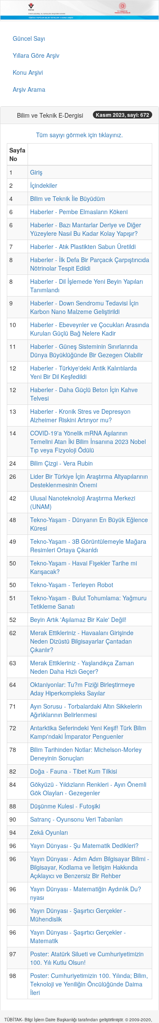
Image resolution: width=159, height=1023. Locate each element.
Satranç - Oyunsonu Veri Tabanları (76, 819)
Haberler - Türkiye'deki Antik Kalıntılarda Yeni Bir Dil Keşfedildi (83, 372)
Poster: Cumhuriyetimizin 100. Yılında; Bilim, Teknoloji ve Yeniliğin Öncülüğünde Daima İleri (89, 984)
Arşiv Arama (29, 89)
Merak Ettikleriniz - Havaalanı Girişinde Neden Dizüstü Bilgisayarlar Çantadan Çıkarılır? (82, 641)
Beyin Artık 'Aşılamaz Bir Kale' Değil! (78, 619)
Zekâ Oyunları (49, 832)
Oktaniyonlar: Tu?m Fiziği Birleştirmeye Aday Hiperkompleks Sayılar (82, 688)
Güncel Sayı (29, 38)
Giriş (36, 172)
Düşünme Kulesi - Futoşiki (65, 806)
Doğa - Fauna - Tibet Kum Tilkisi (73, 771)
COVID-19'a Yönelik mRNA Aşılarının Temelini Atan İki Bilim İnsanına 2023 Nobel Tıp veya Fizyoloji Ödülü (88, 441)
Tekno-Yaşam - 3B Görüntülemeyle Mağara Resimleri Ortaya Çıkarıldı (88, 545)
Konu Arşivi (28, 72)
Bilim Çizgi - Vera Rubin (61, 463)
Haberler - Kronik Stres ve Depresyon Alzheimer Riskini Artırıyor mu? (80, 415)
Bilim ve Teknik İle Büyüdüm (67, 198)
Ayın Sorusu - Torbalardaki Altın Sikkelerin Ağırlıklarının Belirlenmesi (86, 710)
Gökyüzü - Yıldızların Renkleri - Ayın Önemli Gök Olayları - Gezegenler (88, 788)
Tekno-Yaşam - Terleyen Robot (71, 584)
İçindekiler (43, 185)
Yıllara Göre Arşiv (36, 55)
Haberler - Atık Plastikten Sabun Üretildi (83, 246)
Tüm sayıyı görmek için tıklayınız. (79, 134)
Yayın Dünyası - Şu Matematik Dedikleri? (84, 845)
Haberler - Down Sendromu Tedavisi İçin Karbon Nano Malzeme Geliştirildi (84, 307)
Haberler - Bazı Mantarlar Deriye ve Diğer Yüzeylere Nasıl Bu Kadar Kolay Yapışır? (85, 228)
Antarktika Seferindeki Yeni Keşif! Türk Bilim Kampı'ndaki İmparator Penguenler (88, 731)
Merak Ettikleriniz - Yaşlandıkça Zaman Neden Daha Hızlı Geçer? (82, 666)
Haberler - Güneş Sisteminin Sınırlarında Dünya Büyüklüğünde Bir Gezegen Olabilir (86, 350)
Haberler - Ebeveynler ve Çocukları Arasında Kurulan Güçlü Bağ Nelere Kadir (89, 328)
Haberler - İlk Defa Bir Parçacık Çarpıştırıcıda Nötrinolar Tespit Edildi (89, 263)
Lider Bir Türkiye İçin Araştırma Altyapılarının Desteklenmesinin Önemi (89, 480)
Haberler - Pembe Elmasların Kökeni (79, 211)
